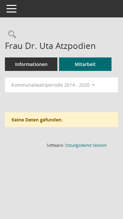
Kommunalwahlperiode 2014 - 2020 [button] (51, 85)
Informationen (31, 64)
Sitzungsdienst (86, 145)
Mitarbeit (85, 64)
